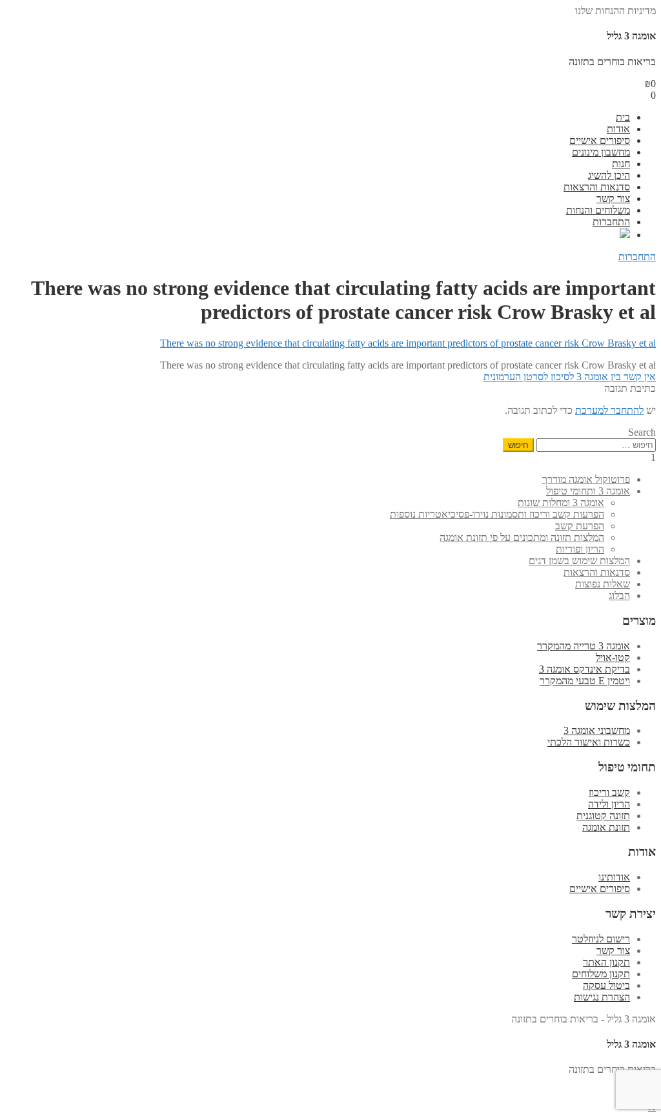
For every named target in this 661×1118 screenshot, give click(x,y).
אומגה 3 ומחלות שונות (561, 502)
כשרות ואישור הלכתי (588, 742)
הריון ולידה (609, 803)
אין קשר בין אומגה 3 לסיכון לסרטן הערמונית (569, 376)
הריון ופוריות (580, 549)
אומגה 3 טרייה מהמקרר (583, 645)
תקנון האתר (606, 962)
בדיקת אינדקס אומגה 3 (584, 669)
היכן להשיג (609, 175)
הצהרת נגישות (602, 996)
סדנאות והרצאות (597, 186)
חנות (621, 163)
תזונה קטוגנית (603, 815)
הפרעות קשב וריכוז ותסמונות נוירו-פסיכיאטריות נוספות (497, 514)
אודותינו (614, 876)
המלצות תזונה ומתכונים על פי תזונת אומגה (522, 537)
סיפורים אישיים (599, 140)
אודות (618, 128)
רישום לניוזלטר (601, 938)
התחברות (611, 221)
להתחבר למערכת (609, 410)
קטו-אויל (613, 657)
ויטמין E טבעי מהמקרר (585, 680)
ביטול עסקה (606, 985)
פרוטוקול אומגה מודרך (586, 479)
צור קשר (613, 198)
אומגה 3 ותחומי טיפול (588, 490)
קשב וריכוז (609, 792)
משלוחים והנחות (598, 210)
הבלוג (619, 595)
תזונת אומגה (606, 827)
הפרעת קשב (579, 525)
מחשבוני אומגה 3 (597, 730)
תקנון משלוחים (601, 973)
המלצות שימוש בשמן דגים (579, 560)
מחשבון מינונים (601, 152)
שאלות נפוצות (602, 583)
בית (623, 117)
